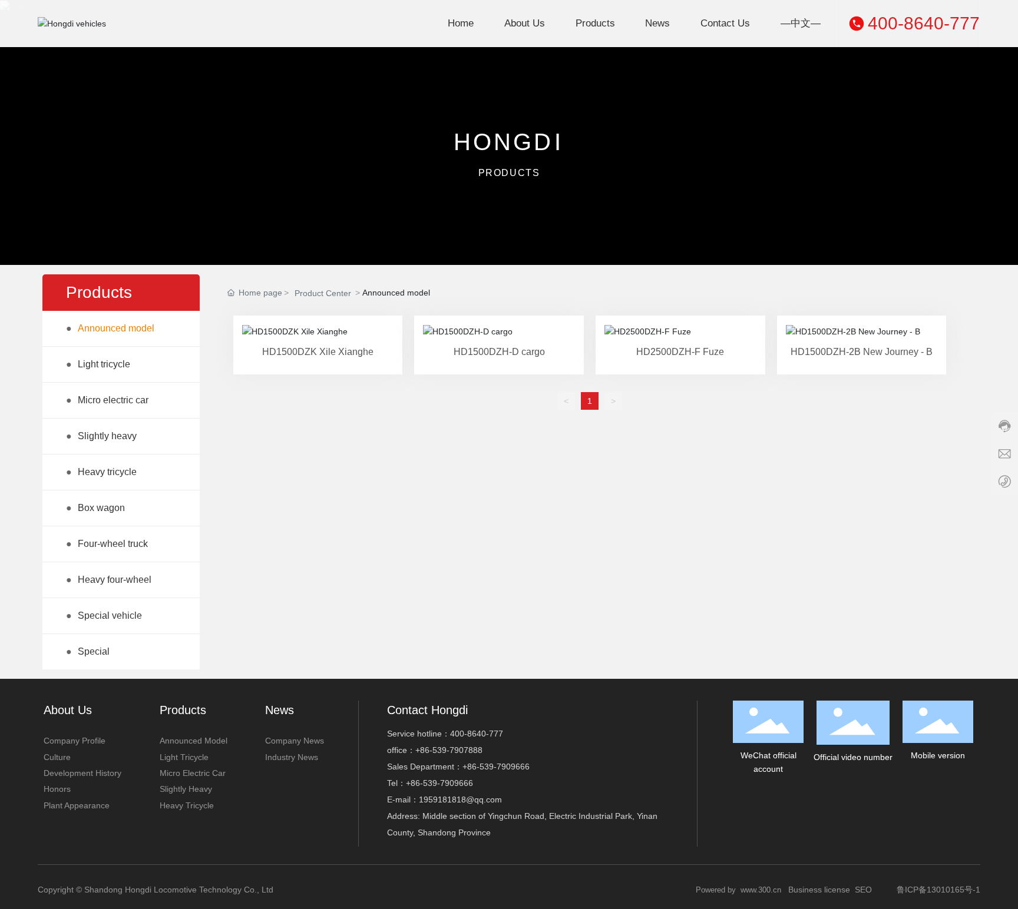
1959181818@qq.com (460, 799)
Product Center (323, 293)
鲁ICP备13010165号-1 (938, 889)
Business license (819, 889)
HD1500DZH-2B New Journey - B (862, 352)
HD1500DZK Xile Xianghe (318, 352)
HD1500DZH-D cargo (499, 352)
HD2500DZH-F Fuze (680, 352)
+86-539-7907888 (448, 750)
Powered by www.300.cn (738, 889)
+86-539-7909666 (496, 766)
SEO (863, 889)
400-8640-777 (924, 23)
